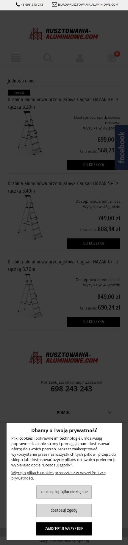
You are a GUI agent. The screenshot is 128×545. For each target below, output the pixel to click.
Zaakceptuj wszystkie (64, 528)
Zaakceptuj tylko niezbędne (64, 491)
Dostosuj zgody (64, 510)
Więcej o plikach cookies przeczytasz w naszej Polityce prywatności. (58, 475)
